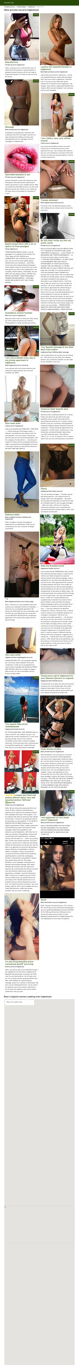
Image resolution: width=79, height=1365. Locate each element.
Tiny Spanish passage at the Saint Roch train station (57, 348)
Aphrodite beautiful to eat (17, 174)
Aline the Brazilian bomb (52, 566)
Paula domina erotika (51, 749)
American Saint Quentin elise (54, 409)
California (31, 7)
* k (6, 599)
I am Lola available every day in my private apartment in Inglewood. (20, 360)
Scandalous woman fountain (18, 313)
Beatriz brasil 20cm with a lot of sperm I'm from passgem (20, 245)
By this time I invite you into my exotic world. (56, 241)
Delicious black (12, 514)
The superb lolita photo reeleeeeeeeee (16, 725)
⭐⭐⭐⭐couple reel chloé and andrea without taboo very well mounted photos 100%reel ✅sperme (20, 799)
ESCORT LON (8, 3)
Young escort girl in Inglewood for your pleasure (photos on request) (57, 677)
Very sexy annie (12, 655)
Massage (9, 127)
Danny (44, 488)
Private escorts (9, 7)
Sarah (43, 900)
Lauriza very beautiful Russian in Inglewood (56, 68)
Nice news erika (12, 423)
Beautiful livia (11, 62)
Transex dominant (49, 200)
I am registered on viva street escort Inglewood (55, 818)
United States (21, 7)
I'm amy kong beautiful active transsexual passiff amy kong (19, 962)
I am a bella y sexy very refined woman (56, 139)
